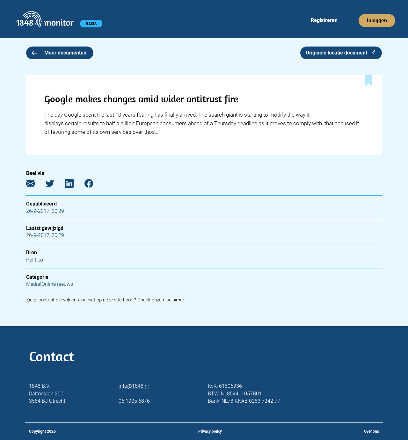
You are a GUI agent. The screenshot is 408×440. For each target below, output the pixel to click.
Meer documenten (65, 53)
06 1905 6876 (134, 401)
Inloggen (377, 21)
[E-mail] (35, 185)
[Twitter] (55, 185)
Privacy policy (210, 431)
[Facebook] (93, 185)
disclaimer (173, 300)
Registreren (324, 20)
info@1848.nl (134, 386)
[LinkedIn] (74, 185)
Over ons (371, 431)
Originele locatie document (338, 53)
